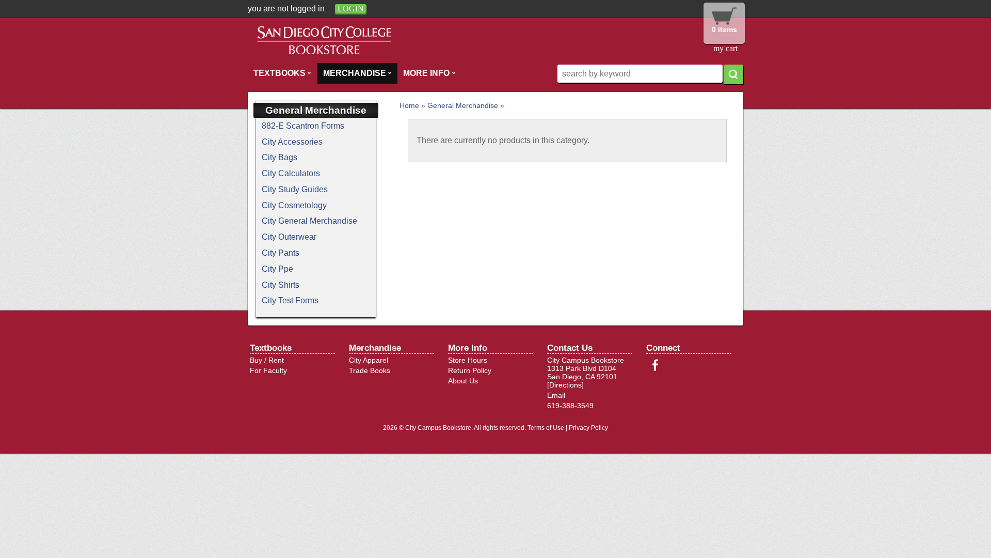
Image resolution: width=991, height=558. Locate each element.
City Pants (280, 253)
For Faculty (268, 370)
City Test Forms (290, 300)
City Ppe (277, 269)
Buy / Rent (267, 360)
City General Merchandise (309, 220)
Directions (565, 385)
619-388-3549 (570, 405)
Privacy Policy (588, 428)
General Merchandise (462, 105)
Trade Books (369, 370)
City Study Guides (295, 189)
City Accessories (292, 141)
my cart (725, 48)
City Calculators (291, 173)
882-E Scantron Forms (303, 125)
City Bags (279, 157)
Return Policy (469, 370)
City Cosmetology (294, 205)
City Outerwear (289, 237)
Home (409, 105)
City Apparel (368, 360)
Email (556, 395)
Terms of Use (546, 428)
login (351, 8)
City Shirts (280, 285)
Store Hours (467, 360)
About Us (463, 381)
